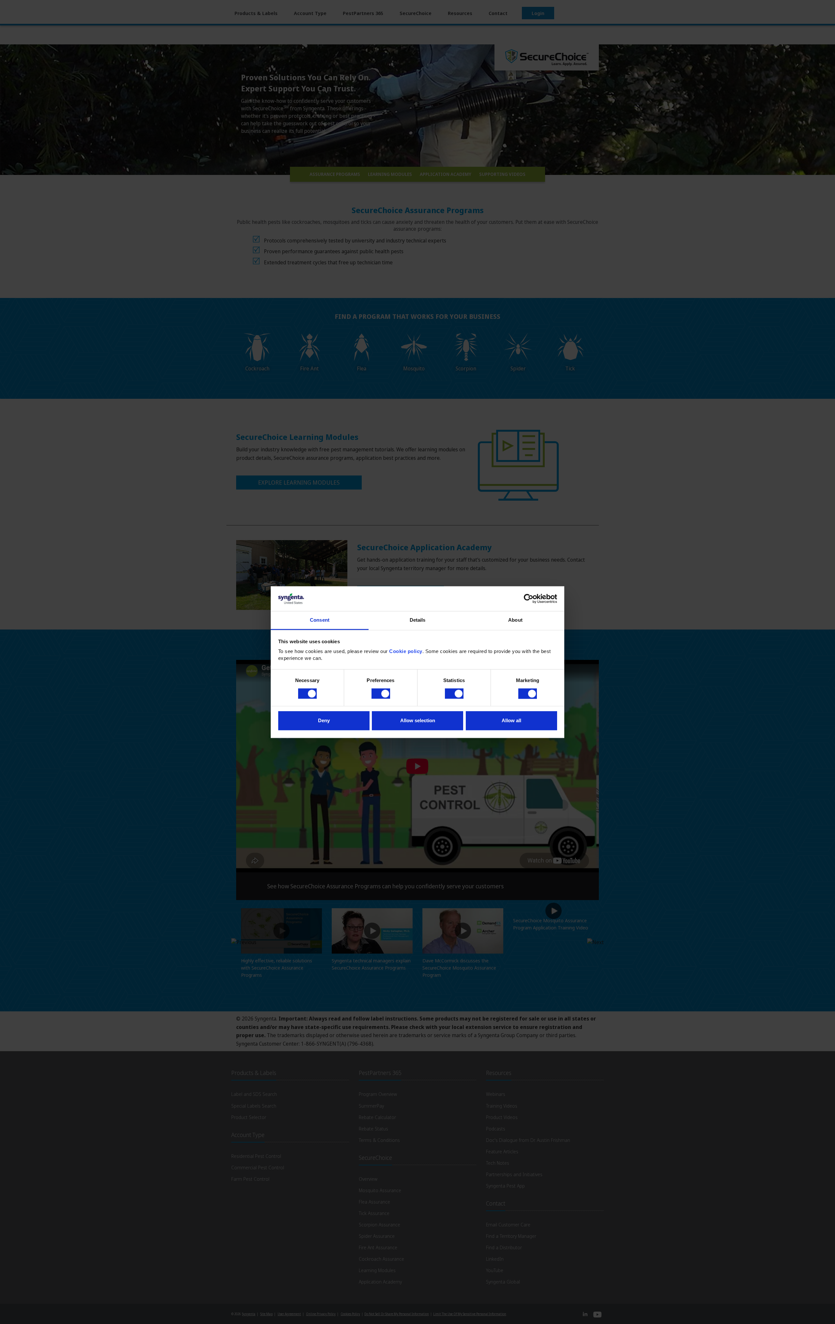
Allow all (511, 721)
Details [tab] (418, 620)
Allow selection (417, 721)
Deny (324, 721)
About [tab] (515, 620)
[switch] (381, 693)
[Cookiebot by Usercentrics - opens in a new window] (528, 598)
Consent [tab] (319, 620)
